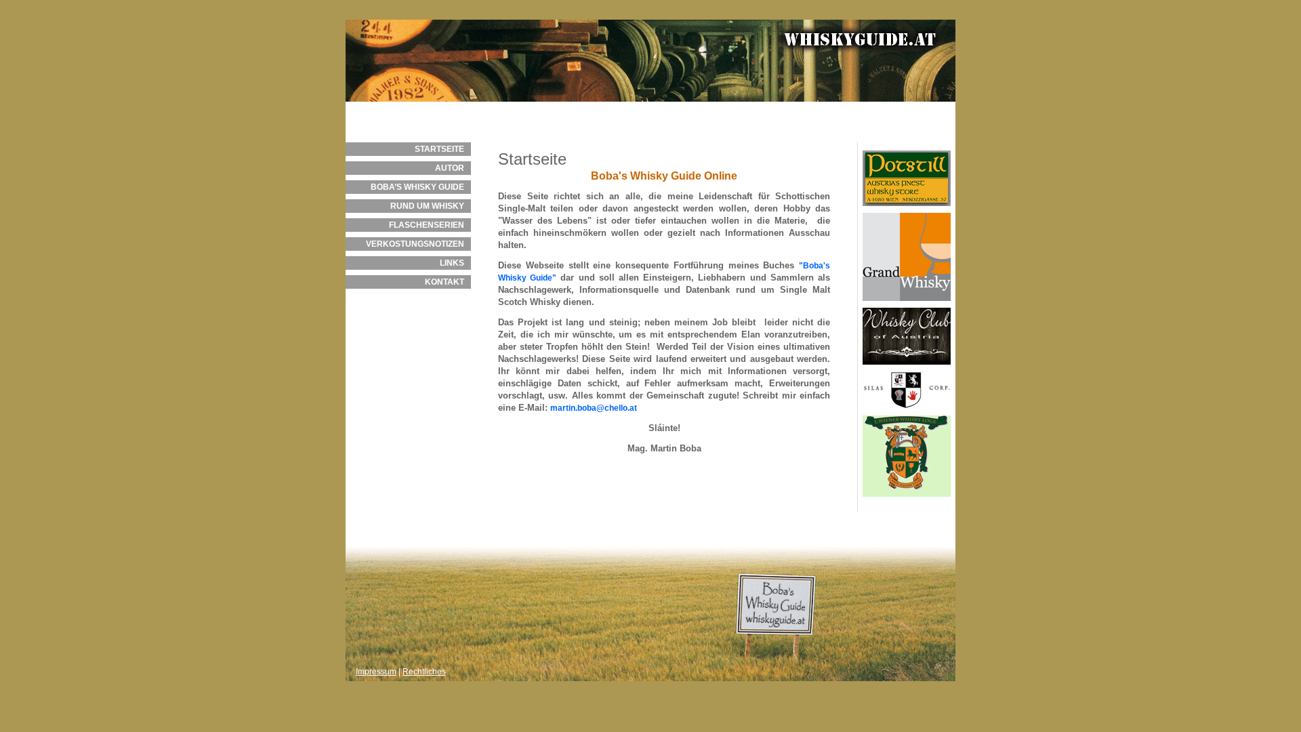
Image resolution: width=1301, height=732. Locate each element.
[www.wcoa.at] (907, 368)
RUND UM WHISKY (427, 206)
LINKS (452, 263)
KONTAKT (444, 282)
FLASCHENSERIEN (426, 225)
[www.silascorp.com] (907, 413)
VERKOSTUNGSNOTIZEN (415, 244)
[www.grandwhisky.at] (907, 305)
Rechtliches (424, 671)
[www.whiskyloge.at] (907, 501)
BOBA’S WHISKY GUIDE (417, 187)
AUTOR (449, 168)
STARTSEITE (439, 149)
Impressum (376, 671)
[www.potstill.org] (907, 210)
